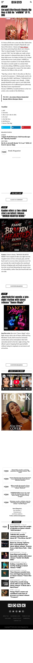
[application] (16, 382)
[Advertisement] (16, 175)
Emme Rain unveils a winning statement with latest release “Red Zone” (20, 471)
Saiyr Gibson (24, 47)
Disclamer (8, 618)
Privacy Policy (17, 618)
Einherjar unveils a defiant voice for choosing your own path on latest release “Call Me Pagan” (20, 502)
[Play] (3, 389)
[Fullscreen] (29, 389)
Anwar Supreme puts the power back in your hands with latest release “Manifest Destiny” (20, 479)
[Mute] (27, 389)
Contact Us (17, 620)
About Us (5, 616)
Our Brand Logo (15, 616)
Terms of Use (26, 616)
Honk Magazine (14, 151)
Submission (26, 618)
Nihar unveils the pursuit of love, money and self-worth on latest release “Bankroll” (20, 487)
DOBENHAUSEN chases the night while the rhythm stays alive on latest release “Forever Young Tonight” (20, 494)
